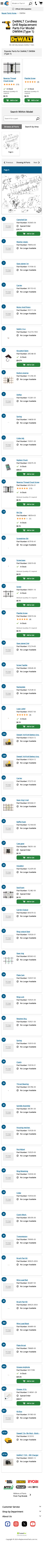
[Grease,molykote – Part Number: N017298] (8, 1374)
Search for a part (11, 118)
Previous (9, 162)
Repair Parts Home (9, 13)
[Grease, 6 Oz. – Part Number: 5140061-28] (8, 1396)
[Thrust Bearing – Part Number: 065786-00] (8, 1091)
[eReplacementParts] (6, 3)
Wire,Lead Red (22, 1280)
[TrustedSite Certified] (22, 1534)
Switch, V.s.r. (21, 329)
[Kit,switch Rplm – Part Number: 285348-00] (8, 358)
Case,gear (20, 843)
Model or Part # (18, 3)
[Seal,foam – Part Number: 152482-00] (8, 895)
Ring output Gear (23, 931)
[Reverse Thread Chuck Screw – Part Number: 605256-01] (11, 68)
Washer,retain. (22, 242)
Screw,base (21, 560)
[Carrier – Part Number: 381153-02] (8, 292)
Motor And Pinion (23, 307)
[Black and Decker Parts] (9, 1481)
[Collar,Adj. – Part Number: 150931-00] (8, 445)
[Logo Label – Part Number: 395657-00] (8, 718)
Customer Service (11, 1506)
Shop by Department (12, 1511)
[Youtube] (32, 1524)
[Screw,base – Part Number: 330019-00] (8, 570)
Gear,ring (20, 953)
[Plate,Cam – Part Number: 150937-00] (8, 982)
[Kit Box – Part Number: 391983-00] (8, 1418)
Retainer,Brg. (22, 1019)
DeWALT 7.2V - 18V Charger (27, 1455)
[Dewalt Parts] (21, 1481)
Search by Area (32, 126)
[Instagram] (16, 1524)
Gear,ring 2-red (23, 800)
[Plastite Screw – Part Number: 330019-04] (32, 68)
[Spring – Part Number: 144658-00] (8, 423)
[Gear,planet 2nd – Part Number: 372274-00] (8, 650)
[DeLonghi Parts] (21, 1487)
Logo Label (21, 709)
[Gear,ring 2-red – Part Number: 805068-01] (8, 807)
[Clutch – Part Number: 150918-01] (8, 1069)
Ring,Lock (20, 997)
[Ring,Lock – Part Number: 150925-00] (8, 1004)
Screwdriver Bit (22, 538)
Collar (19, 1193)
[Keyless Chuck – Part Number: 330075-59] (8, 467)
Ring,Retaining (22, 1171)
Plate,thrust (21, 1345)
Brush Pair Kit (22, 1258)
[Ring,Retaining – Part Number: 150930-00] (8, 1178)
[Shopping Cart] (40, 3)
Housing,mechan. (23, 1127)
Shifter (19, 395)
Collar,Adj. (20, 438)
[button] (2, 3)
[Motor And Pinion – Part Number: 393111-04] (8, 314)
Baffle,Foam (21, 822)
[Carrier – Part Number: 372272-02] (8, 785)
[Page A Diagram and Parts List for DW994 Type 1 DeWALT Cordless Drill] (22, 194)
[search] (30, 3)
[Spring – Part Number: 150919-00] (8, 1047)
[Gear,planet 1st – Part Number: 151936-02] (8, 270)
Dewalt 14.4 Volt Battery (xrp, (28, 735)
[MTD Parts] (9, 1487)
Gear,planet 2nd (23, 643)
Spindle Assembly (23, 1106)
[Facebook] (7, 1524)
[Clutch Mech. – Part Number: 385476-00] (8, 1221)
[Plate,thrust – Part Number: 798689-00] (8, 1352)
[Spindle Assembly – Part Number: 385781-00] (8, 1113)
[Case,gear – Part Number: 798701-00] (8, 851)
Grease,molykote (23, 1367)
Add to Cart (14, 100)
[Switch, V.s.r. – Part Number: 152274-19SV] (8, 336)
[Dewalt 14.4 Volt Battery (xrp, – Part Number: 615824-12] (8, 741)
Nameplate (21, 687)
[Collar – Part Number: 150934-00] (8, 1200)
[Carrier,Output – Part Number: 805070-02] (8, 917)
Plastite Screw (29, 78)
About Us (7, 1516)
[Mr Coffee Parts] (33, 1487)
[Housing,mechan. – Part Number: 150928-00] (8, 1134)
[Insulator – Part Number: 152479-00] (8, 873)
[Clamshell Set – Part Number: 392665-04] (8, 227)
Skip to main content (22, 23)
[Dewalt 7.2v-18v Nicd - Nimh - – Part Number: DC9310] (8, 1440)
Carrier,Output (22, 910)
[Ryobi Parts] (33, 1481)
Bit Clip (19, 512)
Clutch (19, 1062)
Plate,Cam (20, 975)
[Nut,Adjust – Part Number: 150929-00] (8, 1156)
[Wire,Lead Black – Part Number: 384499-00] (8, 1330)
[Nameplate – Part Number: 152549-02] (8, 694)
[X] (24, 1524)
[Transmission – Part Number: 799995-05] (8, 1243)
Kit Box (19, 1411)
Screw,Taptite (22, 665)
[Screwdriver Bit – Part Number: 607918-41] (8, 545)
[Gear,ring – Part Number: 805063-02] (8, 960)
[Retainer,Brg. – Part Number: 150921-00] (8, 1025)
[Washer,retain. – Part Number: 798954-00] (8, 249)
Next (35, 162)
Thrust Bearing (23, 1084)
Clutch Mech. (21, 1215)
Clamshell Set (22, 220)
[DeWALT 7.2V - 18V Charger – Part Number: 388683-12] (8, 1462)
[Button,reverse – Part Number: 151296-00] (8, 380)
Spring (19, 416)
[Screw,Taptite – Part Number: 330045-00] (8, 672)
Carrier (19, 285)
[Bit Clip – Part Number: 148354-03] (8, 521)
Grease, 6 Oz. (22, 1389)
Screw (19, 587)
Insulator (20, 866)
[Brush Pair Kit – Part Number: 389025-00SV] (8, 1265)
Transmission (22, 1236)
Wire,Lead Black (23, 1323)
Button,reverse (22, 373)
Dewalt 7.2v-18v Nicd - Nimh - (28, 1433)
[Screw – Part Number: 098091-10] (8, 596)
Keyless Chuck (22, 460)
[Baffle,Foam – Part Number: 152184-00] (8, 829)
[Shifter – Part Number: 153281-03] (8, 401)
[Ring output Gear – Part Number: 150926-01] (8, 938)
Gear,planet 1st (23, 263)
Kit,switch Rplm (22, 351)
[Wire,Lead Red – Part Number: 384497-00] (8, 1287)
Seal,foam (20, 887)
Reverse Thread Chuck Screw (9, 79)
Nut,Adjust (21, 1149)
